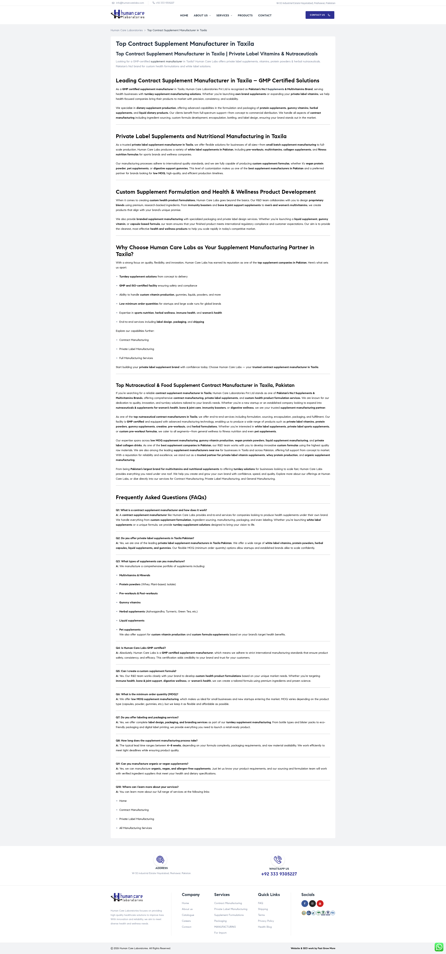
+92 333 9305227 (279, 874)
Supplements (275, 89)
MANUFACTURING (225, 926)
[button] (320, 15)
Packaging (220, 920)
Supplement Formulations (229, 915)
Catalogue (188, 915)
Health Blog (265, 926)
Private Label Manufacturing (136, 349)
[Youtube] (320, 903)
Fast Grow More (326, 948)
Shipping (263, 909)
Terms (261, 915)
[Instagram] (312, 903)
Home (123, 800)
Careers (186, 920)
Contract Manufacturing (134, 340)
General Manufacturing (261, 478)
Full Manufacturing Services (136, 358)
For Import (220, 932)
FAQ (260, 903)
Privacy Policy (266, 920)
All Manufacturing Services (135, 828)
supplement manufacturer (166, 61)
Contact (186, 926)
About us (187, 909)
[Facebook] (304, 903)
